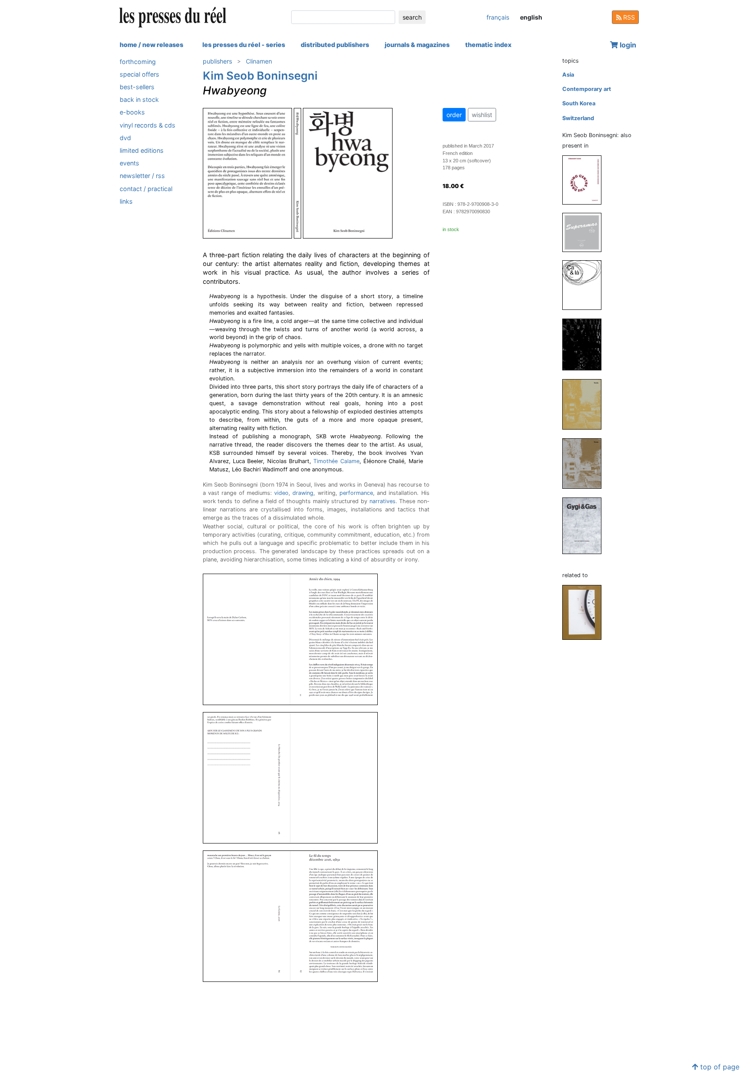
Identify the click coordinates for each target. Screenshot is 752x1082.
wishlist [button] (482, 114)
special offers (139, 74)
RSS (628, 17)
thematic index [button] (488, 44)
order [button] (454, 114)
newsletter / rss (142, 176)
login (627, 44)
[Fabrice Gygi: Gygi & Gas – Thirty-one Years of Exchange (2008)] (585, 525)
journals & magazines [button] (417, 44)
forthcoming (138, 61)
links (126, 201)
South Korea (578, 103)
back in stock (139, 100)
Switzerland (578, 118)
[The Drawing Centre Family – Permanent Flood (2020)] (585, 179)
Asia (568, 74)
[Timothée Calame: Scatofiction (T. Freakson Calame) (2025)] (585, 612)
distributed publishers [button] (335, 44)
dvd (125, 137)
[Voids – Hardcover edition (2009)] (585, 403)
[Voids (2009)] (585, 463)
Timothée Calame (336, 461)
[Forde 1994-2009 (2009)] (585, 344)
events (129, 163)
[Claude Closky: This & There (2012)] (585, 285)
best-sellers (137, 87)
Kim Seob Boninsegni (260, 75)
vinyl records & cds (147, 125)
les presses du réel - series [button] (243, 44)
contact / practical (146, 188)
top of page (718, 1066)
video (281, 493)
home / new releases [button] (151, 44)
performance (356, 493)
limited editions (142, 150)
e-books (132, 112)
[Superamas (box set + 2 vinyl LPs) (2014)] (585, 231)
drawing (302, 493)
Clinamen (259, 61)
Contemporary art (586, 89)
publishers (217, 61)
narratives (382, 501)
